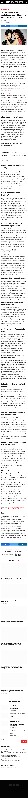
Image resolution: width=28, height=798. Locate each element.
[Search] (26, 2)
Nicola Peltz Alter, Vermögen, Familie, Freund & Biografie (13, 600)
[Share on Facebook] (5, 26)
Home (2, 5)
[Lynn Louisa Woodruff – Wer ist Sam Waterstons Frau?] (14, 570)
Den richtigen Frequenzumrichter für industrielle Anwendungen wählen (18, 732)
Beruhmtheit (5, 9)
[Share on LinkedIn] (22, 26)
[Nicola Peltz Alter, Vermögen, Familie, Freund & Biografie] (14, 591)
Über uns (18, 788)
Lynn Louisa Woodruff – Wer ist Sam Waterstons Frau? (11, 579)
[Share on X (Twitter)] (14, 26)
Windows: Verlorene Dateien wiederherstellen (10, 760)
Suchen (2, 739)
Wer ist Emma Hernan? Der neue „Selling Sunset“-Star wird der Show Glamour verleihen (12, 667)
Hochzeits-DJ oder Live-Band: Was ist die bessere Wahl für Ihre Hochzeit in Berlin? (18, 707)
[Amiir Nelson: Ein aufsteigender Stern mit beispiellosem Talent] (14, 37)
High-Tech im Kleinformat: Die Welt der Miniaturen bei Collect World (17, 715)
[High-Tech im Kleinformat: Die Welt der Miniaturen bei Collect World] (4, 715)
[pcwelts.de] (14, 2)
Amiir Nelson (12, 93)
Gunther (6, 20)
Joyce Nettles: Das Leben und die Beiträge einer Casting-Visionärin (7, 553)
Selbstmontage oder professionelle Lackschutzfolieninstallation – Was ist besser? (17, 723)
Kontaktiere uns (10, 788)
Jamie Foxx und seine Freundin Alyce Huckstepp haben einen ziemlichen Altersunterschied (11, 644)
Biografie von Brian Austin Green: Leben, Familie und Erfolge (12, 622)
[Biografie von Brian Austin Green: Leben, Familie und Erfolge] (14, 613)
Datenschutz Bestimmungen (14, 790)
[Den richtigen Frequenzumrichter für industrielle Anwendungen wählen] (4, 732)
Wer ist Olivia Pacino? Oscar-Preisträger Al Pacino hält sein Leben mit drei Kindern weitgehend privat (13, 690)
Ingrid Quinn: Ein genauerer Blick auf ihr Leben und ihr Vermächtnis (20, 553)
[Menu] (2, 2)
